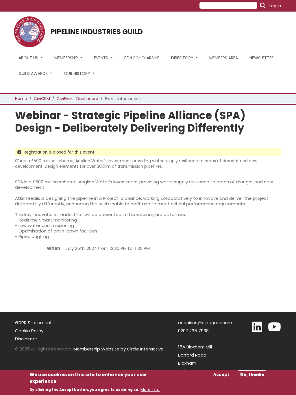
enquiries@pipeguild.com (205, 323)
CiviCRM (42, 98)
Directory (183, 58)
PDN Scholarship (142, 58)
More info (150, 389)
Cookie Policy (29, 331)
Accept (221, 374)
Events (101, 58)
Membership (66, 58)
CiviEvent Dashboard (77, 98)
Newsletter (261, 58)
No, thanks (252, 374)
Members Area (223, 58)
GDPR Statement (33, 323)
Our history (77, 73)
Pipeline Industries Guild (97, 31)
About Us (28, 58)
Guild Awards (33, 73)
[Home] (32, 32)
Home (21, 98)
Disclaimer (26, 339)
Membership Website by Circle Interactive (118, 349)
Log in (275, 6)
